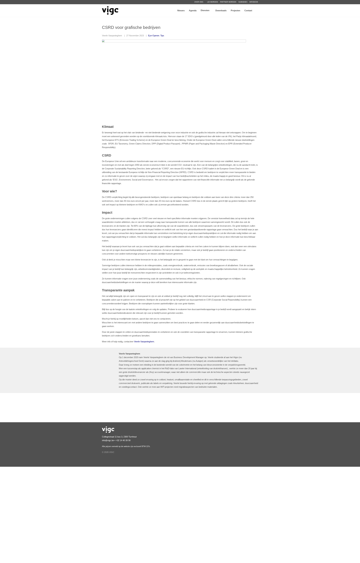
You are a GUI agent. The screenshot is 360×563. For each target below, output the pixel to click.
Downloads (221, 10)
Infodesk (253, 2)
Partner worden (228, 2)
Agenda (192, 10)
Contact (248, 10)
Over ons (198, 2)
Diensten (205, 10)
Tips (162, 35)
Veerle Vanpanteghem (144, 341)
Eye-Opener (153, 35)
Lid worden (212, 2)
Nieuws (181, 10)
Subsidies (242, 2)
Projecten (235, 10)
